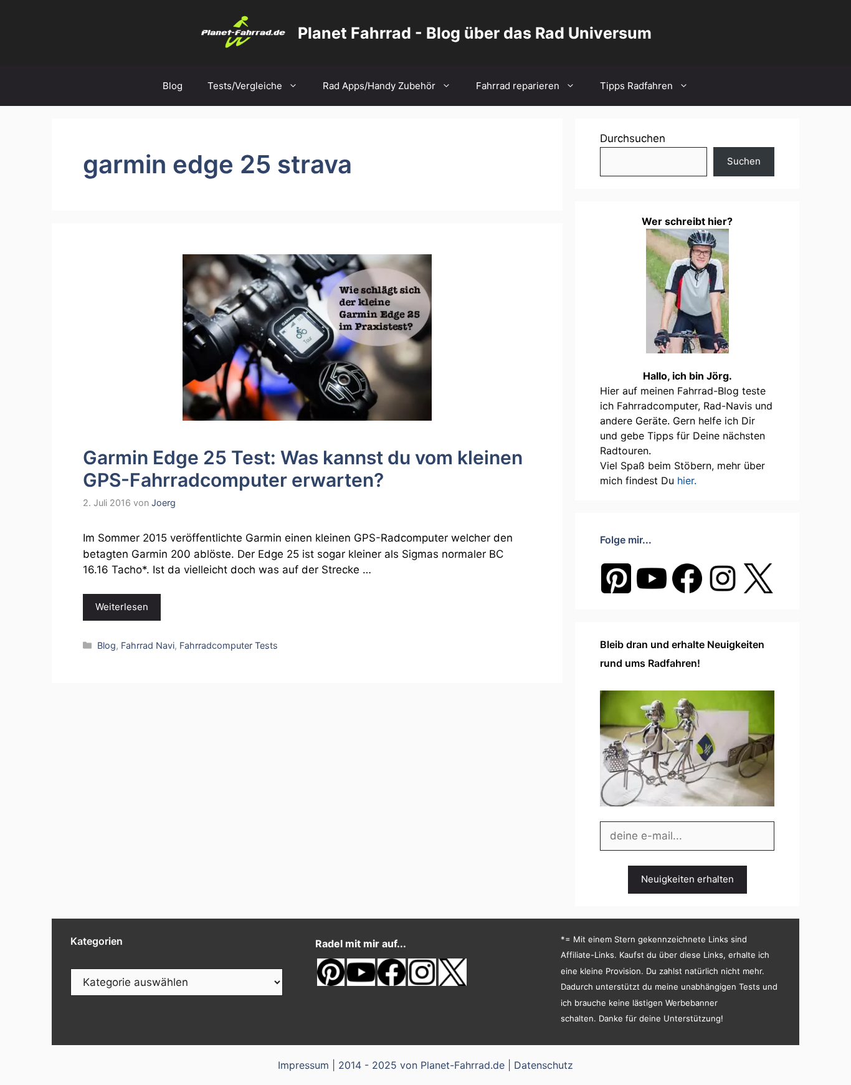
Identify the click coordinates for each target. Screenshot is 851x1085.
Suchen (744, 161)
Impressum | (308, 1065)
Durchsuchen (632, 138)
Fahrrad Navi (147, 645)
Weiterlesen (121, 607)
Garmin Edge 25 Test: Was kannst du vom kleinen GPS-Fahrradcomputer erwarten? (303, 468)
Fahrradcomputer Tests (228, 645)
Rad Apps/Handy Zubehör (379, 86)
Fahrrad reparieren (517, 86)
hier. (686, 480)
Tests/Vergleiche (244, 86)
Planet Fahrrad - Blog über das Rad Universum (475, 33)
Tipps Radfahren (636, 86)
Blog (173, 86)
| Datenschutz (540, 1065)
